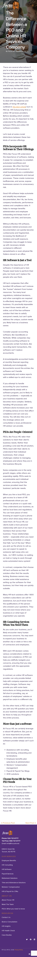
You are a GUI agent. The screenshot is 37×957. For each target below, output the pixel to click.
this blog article (19, 107)
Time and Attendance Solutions (14, 883)
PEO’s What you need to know (13, 909)
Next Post (30, 823)
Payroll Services (8, 874)
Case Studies (7, 935)
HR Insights (6, 926)
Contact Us (6, 917)
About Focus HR (8, 900)
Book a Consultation (9, 922)
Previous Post (8, 823)
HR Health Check (8, 931)
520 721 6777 (12, 838)
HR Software (6, 869)
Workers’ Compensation (11, 887)
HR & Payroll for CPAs (10, 891)
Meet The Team (8, 904)
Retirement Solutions (9, 878)
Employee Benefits (9, 861)
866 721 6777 (14, 841)
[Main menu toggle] (32, 5)
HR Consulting (7, 865)
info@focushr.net (13, 843)
